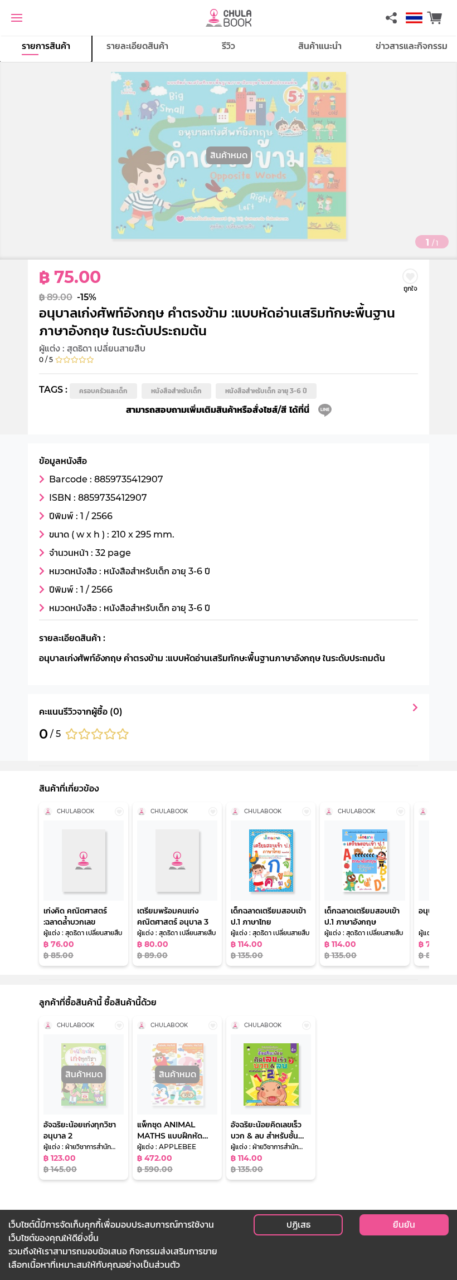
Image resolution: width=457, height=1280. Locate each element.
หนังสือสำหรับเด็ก (176, 391)
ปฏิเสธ (298, 1224)
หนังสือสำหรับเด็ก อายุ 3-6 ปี (266, 391)
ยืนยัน (404, 1224)
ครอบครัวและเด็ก (103, 391)
